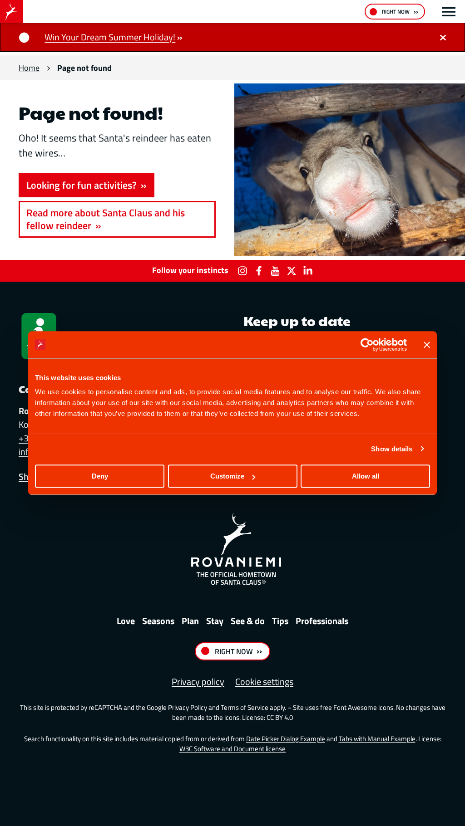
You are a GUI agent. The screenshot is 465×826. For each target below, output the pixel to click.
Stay (214, 621)
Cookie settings (264, 681)
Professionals (322, 621)
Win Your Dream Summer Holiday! (110, 37)
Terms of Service (244, 707)
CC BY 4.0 (280, 717)
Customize (227, 476)
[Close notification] (442, 37)
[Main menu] (449, 12)
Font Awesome (355, 707)
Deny (100, 476)
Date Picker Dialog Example (285, 738)
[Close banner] (427, 345)
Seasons (158, 621)
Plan (190, 621)
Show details (391, 449)
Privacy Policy (187, 707)
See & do (248, 621)
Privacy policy (198, 681)
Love (126, 621)
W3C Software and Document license (232, 748)
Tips (280, 621)
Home (29, 68)
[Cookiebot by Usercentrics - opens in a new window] (367, 345)
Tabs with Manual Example (377, 738)
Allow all (365, 476)
